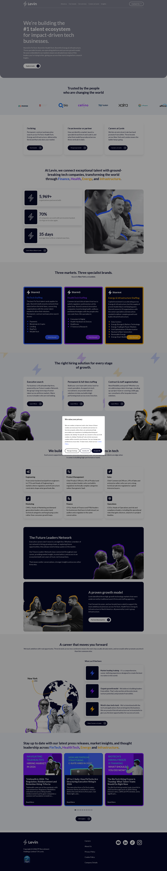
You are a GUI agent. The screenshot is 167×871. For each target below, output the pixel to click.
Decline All (85, 451)
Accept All (97, 451)
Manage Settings (72, 451)
